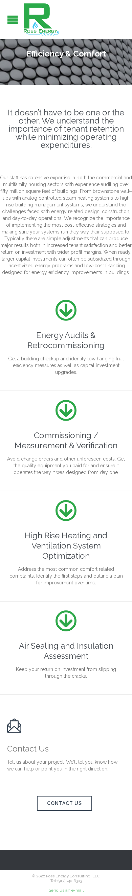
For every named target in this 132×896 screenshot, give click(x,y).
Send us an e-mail (66, 890)
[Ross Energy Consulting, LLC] (41, 19)
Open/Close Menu (12, 19)
